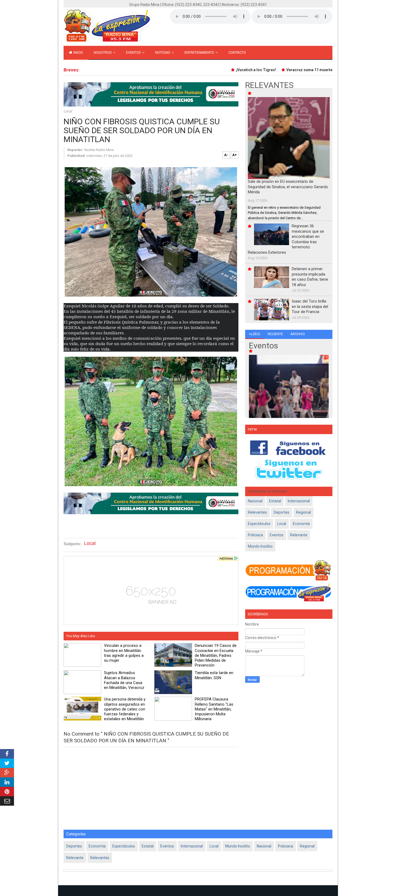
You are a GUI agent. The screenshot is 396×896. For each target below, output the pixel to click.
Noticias (163, 52)
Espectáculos (259, 523)
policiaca (255, 535)
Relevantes (257, 512)
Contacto (237, 52)
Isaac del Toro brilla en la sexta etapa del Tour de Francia (310, 306)
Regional (303, 512)
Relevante (298, 535)
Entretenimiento (200, 52)
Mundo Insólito (260, 546)
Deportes (281, 512)
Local (68, 111)
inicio (78, 52)
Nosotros (103, 52)
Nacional (255, 501)
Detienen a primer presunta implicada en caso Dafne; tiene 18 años (310, 276)
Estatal (275, 501)
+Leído (254, 334)
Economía (301, 523)
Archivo (297, 334)
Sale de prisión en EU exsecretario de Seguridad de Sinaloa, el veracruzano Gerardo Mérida (288, 186)
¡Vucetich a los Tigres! (244, 70)
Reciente (275, 334)
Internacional (299, 501)
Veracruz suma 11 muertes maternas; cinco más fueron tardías (330, 70)
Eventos (134, 52)
